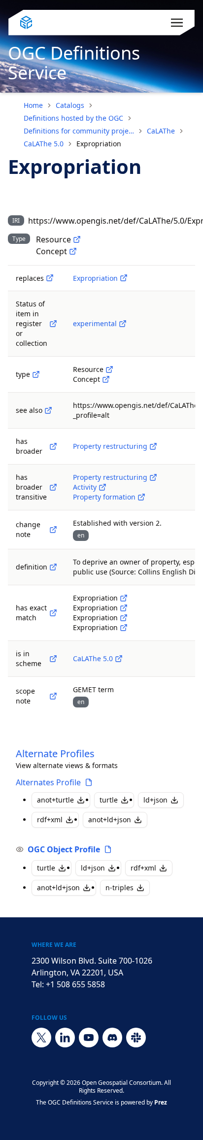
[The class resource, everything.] (77, 239)
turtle (109, 800)
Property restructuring (110, 446)
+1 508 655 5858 (75, 984)
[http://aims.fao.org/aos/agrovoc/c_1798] (124, 598)
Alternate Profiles (55, 753)
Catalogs (70, 105)
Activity (85, 487)
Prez (160, 1102)
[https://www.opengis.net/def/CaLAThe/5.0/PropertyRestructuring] (153, 446)
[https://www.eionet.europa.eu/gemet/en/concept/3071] (124, 628)
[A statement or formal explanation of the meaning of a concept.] (53, 567)
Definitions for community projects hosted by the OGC (79, 130)
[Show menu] (177, 23)
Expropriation (95, 278)
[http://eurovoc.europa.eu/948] (124, 608)
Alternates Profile (48, 782)
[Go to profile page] (89, 782)
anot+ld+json (109, 819)
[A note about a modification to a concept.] (53, 530)
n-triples (119, 887)
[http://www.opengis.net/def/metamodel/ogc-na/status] (53, 324)
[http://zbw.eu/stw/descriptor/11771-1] (124, 618)
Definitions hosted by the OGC (73, 118)
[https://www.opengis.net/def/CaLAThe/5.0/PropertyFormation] (141, 497)
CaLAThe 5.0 (44, 143)
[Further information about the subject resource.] (48, 410)
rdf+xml (50, 819)
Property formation (104, 497)
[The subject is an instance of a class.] (36, 374)
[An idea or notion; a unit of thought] (73, 251)
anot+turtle (55, 800)
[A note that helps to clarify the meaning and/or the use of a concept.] (53, 696)
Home (33, 105)
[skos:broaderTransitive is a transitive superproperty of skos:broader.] (53, 487)
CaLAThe (161, 130)
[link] (98, 144)
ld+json (155, 800)
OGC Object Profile (64, 849)
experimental (95, 323)
